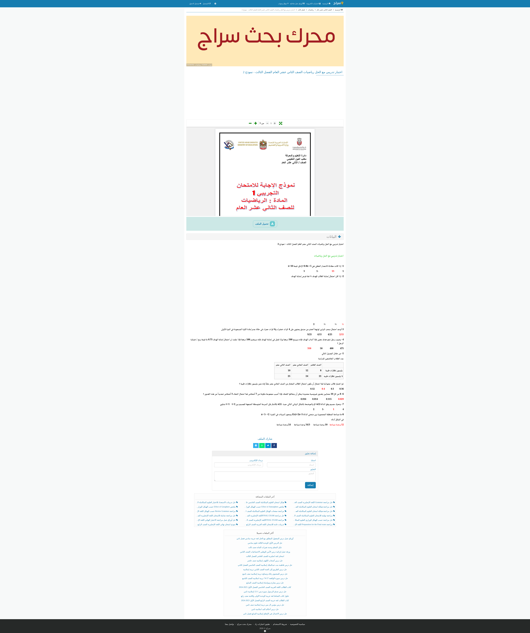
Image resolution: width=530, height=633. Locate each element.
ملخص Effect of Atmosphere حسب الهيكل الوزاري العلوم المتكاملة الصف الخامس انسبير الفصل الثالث (264, 507)
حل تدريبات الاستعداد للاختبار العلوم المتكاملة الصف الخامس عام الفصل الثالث (215, 502)
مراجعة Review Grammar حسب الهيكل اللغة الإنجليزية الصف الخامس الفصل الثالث (215, 511)
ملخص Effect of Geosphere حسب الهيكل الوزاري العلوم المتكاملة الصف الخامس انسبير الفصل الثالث (215, 507)
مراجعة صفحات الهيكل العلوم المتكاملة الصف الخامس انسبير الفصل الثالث (264, 511)
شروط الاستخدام (280, 624)
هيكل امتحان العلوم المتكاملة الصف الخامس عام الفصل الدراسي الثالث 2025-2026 (264, 502)
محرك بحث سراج (244, 624)
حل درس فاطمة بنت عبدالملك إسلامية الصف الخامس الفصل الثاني (265, 565)
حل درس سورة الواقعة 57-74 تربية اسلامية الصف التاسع (265, 578)
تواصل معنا (229, 624)
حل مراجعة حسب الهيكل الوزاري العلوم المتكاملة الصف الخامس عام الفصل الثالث (312, 520)
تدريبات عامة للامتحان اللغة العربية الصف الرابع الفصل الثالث (264, 524)
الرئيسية (325, 4)
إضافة (310, 485)
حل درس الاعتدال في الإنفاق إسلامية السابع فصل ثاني (265, 614)
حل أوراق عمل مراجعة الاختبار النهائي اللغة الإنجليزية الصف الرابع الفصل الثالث (215, 520)
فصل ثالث (301, 10)
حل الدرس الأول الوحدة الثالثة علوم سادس (265, 543)
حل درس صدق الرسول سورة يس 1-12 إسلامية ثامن (265, 592)
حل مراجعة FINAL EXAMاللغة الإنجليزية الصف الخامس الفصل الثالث (264, 516)
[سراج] (338, 3)
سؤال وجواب (282, 4)
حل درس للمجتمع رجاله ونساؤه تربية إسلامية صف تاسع (265, 574)
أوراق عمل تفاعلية (296, 4)
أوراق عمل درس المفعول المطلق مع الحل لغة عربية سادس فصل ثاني (265, 539)
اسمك (313, 460)
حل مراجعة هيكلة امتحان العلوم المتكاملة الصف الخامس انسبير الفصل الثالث (312, 507)
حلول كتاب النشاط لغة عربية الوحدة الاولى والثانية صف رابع (265, 596)
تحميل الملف (262, 223)
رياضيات (311, 10)
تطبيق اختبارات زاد (262, 624)
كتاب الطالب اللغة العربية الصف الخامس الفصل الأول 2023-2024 (265, 587)
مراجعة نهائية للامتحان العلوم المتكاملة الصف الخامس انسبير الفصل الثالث (312, 516)
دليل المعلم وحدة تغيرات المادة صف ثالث (265, 547)
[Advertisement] (265, 97)
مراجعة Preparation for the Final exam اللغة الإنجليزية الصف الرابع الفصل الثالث (312, 524)
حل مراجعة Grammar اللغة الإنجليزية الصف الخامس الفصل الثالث (312, 502)
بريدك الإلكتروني (256, 460)
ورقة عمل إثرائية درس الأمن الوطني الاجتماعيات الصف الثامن (265, 552)
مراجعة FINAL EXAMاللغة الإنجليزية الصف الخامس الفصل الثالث (264, 520)
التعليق (313, 469)
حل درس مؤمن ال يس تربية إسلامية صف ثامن (265, 605)
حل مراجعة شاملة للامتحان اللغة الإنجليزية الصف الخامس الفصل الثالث (215, 516)
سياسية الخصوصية (297, 624)
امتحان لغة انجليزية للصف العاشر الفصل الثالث (265, 556)
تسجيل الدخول (194, 4)
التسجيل (206, 4)
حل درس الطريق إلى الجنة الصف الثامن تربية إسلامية (265, 569)
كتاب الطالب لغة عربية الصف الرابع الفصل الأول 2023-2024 (265, 600)
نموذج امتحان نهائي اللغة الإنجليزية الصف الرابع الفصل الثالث (215, 524)
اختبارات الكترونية (312, 4)
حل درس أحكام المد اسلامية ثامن (265, 609)
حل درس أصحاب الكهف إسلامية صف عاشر (265, 561)
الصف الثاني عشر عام (324, 10)
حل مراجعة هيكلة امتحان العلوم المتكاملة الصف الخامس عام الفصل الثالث (312, 511)
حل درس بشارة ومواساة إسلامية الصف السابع (265, 583)
